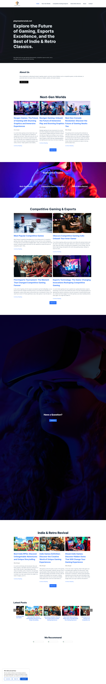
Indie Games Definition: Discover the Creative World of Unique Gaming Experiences (50, 558)
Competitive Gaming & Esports (60, 3)
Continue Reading (18, 145)
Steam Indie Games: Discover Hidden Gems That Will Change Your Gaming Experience (75, 558)
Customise (8, 678)
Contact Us (53, 420)
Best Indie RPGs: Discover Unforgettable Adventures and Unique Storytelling (25, 556)
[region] (15, 675)
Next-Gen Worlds (46, 3)
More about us (24, 82)
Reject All (16, 678)
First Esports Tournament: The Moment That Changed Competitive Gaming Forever (31, 282)
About (84, 3)
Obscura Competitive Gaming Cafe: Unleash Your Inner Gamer (69, 237)
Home (37, 3)
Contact (91, 3)
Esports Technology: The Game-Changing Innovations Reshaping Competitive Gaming (72, 282)
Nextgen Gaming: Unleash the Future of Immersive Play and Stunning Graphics (52, 121)
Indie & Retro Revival (75, 3)
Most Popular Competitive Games (29, 236)
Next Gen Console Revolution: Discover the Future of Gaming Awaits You (76, 122)
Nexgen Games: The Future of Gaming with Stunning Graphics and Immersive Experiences (26, 122)
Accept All (24, 678)
